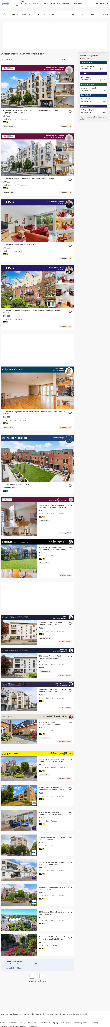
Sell (58, 3)
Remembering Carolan (80, 1023)
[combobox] (24, 14)
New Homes (37, 3)
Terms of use (13, 1023)
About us (2, 1023)
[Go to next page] (42, 976)
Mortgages (78, 3)
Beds (72, 15)
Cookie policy (32, 1023)
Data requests (65, 1023)
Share (52, 3)
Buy (17, 3)
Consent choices (45, 1023)
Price (53, 15)
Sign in (105, 3)
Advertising (94, 1023)
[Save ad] (70, 111)
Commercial (66, 3)
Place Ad (98, 3)
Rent (46, 3)
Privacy (23, 1023)
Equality (55, 1023)
